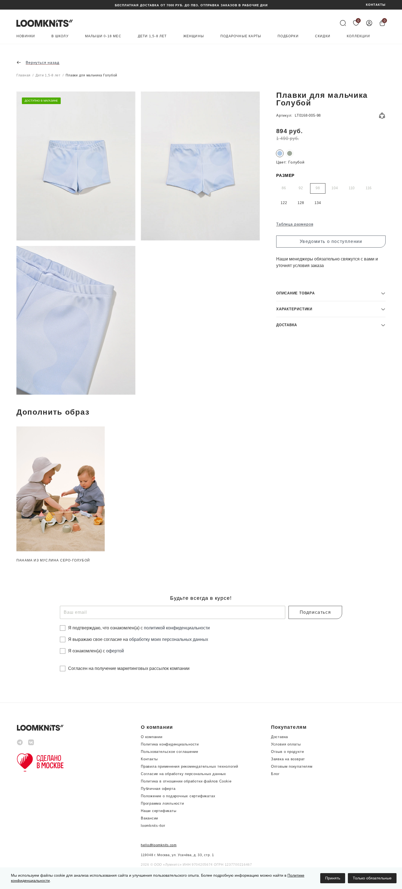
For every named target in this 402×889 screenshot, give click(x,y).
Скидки (322, 36)
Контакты (149, 759)
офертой (115, 651)
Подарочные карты (240, 36)
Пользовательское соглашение (169, 752)
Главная (23, 75)
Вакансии (149, 818)
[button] (331, 293)
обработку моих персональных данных (168, 639)
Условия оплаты (286, 744)
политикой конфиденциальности (177, 628)
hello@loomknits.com (159, 845)
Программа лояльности (162, 803)
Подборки (288, 36)
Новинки (25, 36)
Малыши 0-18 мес (103, 36)
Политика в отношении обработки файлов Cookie (186, 781)
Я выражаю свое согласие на (138, 639)
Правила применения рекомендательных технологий (189, 766)
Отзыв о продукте (287, 752)
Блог (275, 774)
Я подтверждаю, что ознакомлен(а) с (139, 628)
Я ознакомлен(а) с (96, 651)
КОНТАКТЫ (376, 4)
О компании (151, 737)
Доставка (279, 737)
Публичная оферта (158, 789)
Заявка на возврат (288, 759)
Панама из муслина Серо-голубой (53, 560)
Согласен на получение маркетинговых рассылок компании (129, 668)
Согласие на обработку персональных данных (183, 774)
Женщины (193, 36)
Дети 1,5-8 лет (152, 36)
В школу (59, 36)
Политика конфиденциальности (170, 744)
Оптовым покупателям (292, 766)
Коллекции (358, 36)
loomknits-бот (153, 826)
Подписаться (315, 612)
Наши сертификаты (158, 811)
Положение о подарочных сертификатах (178, 796)
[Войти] (369, 23)
